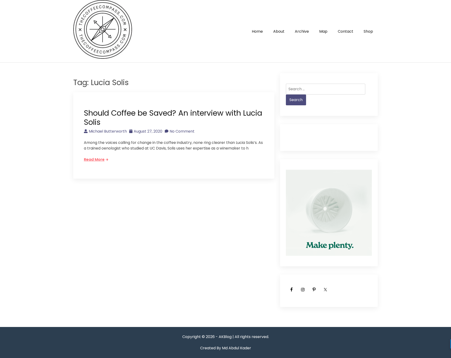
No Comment (182, 131)
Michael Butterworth (108, 131)
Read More (94, 159)
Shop (368, 31)
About (278, 31)
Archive (302, 31)
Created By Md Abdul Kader (225, 348)
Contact (345, 31)
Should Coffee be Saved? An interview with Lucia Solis (173, 117)
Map (323, 31)
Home (257, 31)
